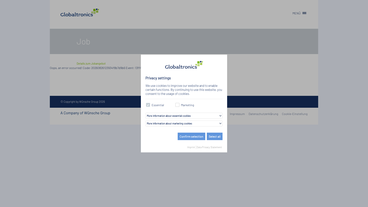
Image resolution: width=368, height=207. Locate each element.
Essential (158, 105)
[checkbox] (148, 105)
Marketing (187, 105)
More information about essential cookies (169, 115)
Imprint (191, 147)
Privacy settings (158, 78)
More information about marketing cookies (169, 123)
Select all (215, 136)
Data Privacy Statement (209, 147)
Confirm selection (191, 136)
